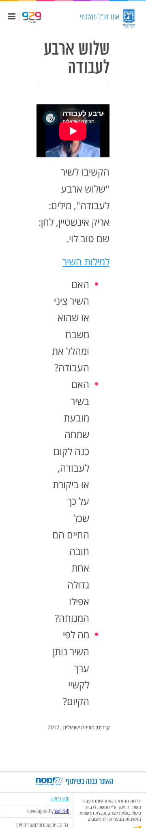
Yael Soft (61, 811)
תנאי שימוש (60, 799)
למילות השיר (86, 261)
